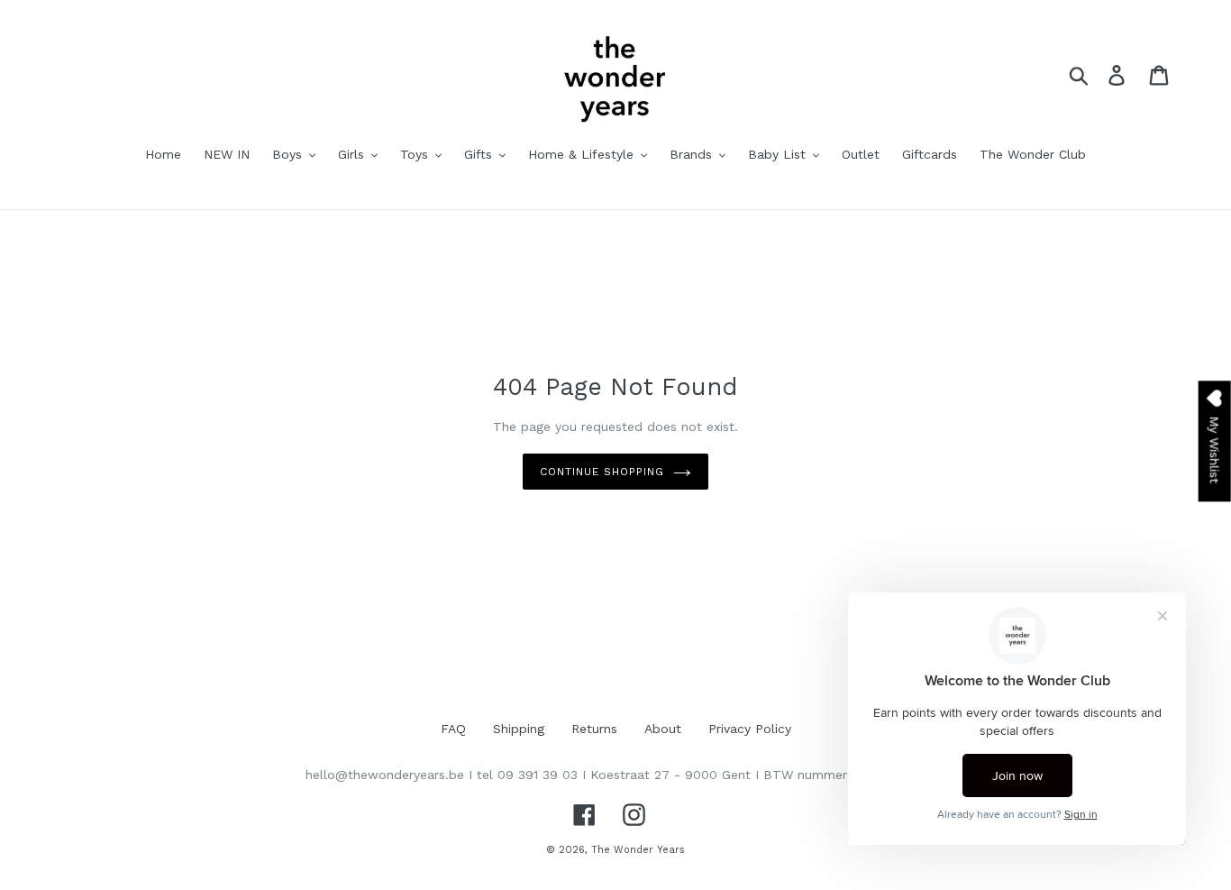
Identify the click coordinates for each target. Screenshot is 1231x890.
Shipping (518, 728)
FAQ (453, 728)
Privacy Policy (749, 728)
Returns (594, 728)
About (662, 728)
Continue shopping (601, 471)
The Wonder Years (638, 850)
